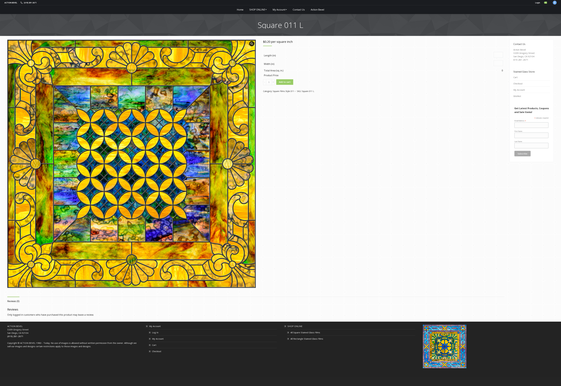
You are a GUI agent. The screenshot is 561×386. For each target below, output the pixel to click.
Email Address (520, 121)
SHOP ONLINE (295, 326)
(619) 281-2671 (15, 336)
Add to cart (285, 82)
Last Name (518, 141)
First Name (518, 131)
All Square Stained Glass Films (305, 332)
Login (537, 3)
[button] (251, 43)
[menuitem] (240, 9)
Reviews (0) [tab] (13, 301)
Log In (155, 332)
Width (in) (269, 64)
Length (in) (270, 55)
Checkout (518, 83)
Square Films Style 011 (283, 91)
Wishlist (517, 96)
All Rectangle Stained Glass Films (306, 338)
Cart (515, 77)
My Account (519, 89)
